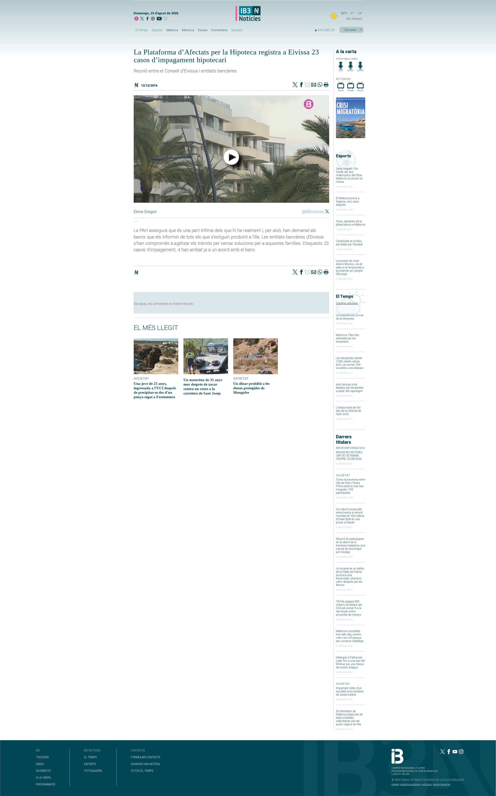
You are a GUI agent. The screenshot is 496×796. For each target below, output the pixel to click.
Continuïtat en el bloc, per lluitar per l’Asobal (349, 242)
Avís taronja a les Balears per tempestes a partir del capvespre (349, 388)
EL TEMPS (90, 757)
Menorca (188, 30)
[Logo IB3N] (248, 13)
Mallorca (172, 30)
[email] (313, 85)
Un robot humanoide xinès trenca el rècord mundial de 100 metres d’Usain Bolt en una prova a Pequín (350, 516)
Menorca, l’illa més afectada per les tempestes (347, 338)
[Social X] (142, 19)
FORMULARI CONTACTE (145, 757)
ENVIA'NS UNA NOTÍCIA (145, 764)
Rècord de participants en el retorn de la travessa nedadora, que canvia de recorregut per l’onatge (350, 545)
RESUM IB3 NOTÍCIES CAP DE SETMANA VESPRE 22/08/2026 (349, 456)
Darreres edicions (347, 303)
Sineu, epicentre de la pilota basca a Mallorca (350, 223)
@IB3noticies (313, 211)
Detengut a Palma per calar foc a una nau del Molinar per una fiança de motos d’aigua (350, 662)
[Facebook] (147, 19)
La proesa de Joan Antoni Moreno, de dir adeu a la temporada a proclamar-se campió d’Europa (350, 267)
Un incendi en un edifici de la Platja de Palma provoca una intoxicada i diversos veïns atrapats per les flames (350, 577)
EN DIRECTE (43, 771)
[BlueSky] (166, 19)
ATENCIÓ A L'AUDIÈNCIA (410, 784)
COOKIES (395, 784)
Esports (157, 30)
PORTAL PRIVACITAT (441, 784)
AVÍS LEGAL (427, 784)
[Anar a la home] (136, 19)
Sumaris (236, 30)
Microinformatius (350, 448)
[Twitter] (295, 85)
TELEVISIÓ (42, 757)
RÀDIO (40, 764)
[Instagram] (153, 19)
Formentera (219, 30)
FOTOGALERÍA (93, 771)
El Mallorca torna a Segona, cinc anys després (347, 202)
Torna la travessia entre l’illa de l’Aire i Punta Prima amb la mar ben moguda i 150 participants (350, 486)
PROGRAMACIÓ (45, 784)
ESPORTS (90, 764)
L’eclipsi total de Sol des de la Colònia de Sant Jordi (348, 411)
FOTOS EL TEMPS (142, 771)
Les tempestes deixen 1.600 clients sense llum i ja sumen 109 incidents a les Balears (350, 363)
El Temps (142, 30)
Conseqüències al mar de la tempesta (350, 317)
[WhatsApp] (320, 85)
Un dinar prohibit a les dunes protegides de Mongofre (251, 388)
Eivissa (202, 30)
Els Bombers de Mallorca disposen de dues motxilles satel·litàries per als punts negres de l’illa (349, 718)
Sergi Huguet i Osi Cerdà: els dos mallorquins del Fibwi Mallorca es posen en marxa (349, 175)
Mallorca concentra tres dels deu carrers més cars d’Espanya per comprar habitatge (349, 636)
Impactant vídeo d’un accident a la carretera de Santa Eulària (349, 691)
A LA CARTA (43, 777)
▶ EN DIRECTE (325, 30)
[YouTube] (159, 19)
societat (343, 475)
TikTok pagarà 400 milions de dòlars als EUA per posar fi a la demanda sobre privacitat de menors (349, 608)
